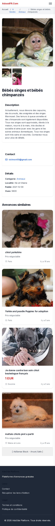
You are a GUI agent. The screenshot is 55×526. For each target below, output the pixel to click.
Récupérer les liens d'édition (15, 493)
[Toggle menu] (50, 3)
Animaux (22, 12)
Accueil (5, 9)
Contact (6, 489)
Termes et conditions (12, 505)
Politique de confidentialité (14, 509)
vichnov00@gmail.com (20, 159)
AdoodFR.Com (10, 3)
